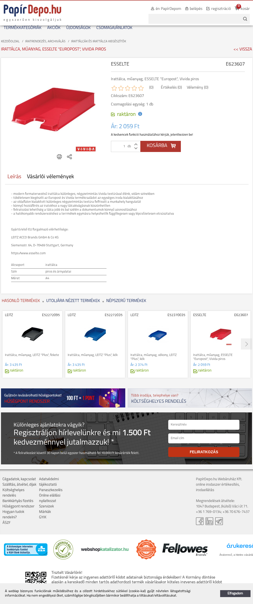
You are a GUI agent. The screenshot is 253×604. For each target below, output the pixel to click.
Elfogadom (235, 593)
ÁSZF (6, 523)
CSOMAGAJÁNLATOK (114, 28)
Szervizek (46, 506)
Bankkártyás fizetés (17, 501)
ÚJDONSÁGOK (78, 28)
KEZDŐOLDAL (10, 41)
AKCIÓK (54, 28)
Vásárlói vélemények (50, 177)
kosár (245, 9)
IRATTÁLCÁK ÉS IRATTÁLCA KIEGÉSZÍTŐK (98, 41)
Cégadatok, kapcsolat (19, 479)
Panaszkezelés (51, 490)
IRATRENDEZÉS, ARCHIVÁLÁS (45, 41)
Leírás (14, 177)
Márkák (45, 512)
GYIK (42, 517)
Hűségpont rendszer (18, 506)
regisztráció (221, 9)
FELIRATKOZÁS (204, 452)
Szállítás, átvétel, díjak (19, 485)
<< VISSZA (242, 49)
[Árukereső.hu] (63, 558)
